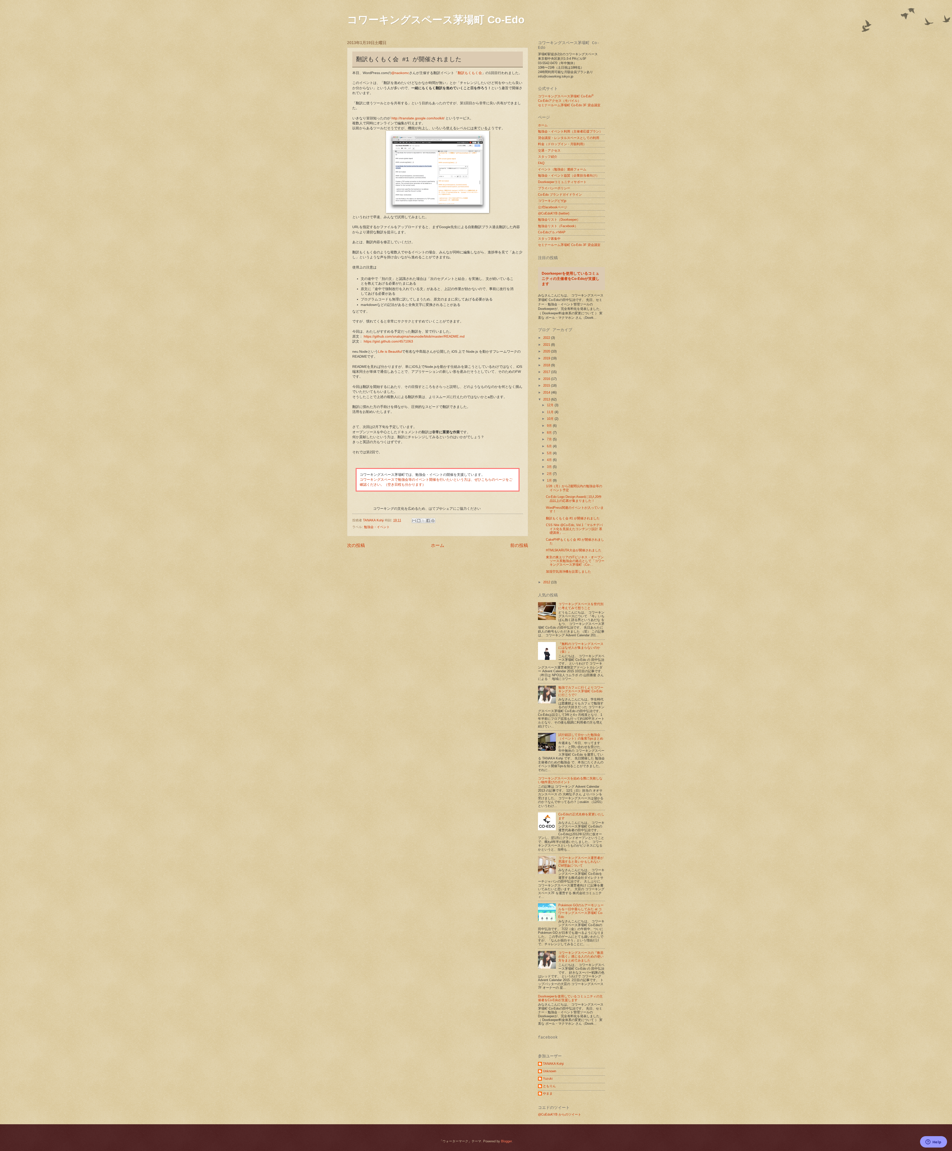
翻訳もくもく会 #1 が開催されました (573, 518)
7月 (550, 439)
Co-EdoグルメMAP (551, 232)
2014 (547, 392)
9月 (550, 426)
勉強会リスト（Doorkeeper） (559, 219)
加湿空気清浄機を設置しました (568, 571)
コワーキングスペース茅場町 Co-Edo (436, 20)
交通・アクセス (549, 150)
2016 (547, 379)
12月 (551, 405)
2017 (547, 372)
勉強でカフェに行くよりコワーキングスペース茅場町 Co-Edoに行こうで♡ (580, 691)
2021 (547, 345)
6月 (550, 446)
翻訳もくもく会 (470, 73)
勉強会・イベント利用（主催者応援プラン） (570, 131)
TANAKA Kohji (553, 1064)
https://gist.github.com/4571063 (388, 341)
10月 (551, 419)
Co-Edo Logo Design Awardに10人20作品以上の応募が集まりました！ (574, 498)
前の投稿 (519, 545)
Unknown (549, 1071)
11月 (551, 412)
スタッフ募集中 (549, 239)
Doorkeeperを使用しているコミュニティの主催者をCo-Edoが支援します (570, 278)
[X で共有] (423, 520)
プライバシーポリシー (554, 188)
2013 (547, 399)
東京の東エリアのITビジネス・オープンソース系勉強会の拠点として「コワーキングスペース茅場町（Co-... (575, 561)
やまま (548, 1093)
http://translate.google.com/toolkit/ (418, 118)
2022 (547, 338)
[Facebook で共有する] (428, 520)
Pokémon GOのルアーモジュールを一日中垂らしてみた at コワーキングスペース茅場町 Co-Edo (581, 910)
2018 (547, 365)
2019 (547, 358)
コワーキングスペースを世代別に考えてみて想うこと (580, 606)
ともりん (549, 1086)
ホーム (437, 545)
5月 (550, 453)
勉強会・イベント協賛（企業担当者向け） (568, 175)
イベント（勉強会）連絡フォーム (562, 169)
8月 (550, 432)
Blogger (506, 1141)
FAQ (541, 163)
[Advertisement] (388, 598)
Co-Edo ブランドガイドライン (560, 194)
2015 (547, 385)
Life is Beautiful (390, 351)
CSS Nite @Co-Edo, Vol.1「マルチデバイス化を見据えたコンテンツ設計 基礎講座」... (574, 529)
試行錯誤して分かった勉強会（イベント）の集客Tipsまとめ (580, 736)
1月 (550, 480)
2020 (547, 351)
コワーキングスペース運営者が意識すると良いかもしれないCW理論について (580, 861)
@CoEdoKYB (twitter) (553, 213)
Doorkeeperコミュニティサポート (562, 182)
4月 (550, 460)
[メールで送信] (414, 520)
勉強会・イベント (377, 527)
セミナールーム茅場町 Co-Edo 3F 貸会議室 (569, 105)
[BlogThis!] (418, 520)
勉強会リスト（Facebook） (558, 226)
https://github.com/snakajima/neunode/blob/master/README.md (414, 336)
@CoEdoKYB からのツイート (559, 1114)
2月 (550, 474)
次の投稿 (356, 545)
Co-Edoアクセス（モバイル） (559, 101)
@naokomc (400, 73)
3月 (550, 467)
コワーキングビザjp (552, 201)
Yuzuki (548, 1078)
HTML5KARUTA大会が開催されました (573, 550)
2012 (547, 582)
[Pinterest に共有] (432, 520)
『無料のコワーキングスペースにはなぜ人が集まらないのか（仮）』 (580, 647)
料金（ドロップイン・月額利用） (562, 144)
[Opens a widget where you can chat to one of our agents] (933, 1142)
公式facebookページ (552, 207)
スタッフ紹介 (547, 157)
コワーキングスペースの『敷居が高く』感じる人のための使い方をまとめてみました (580, 956)
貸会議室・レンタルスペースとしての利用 (568, 138)
